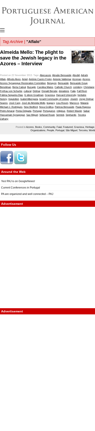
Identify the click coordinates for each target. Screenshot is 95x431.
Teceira (82, 115)
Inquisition (13, 99)
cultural (27, 91)
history (3, 99)
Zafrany (4, 119)
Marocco (74, 103)
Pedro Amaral (7, 111)
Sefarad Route (47, 115)
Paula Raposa (83, 107)
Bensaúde (63, 83)
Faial (59, 127)
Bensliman (5, 87)
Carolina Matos (45, 87)
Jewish (74, 99)
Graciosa (50, 95)
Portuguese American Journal (48, 15)
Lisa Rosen (62, 103)
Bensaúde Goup (78, 83)
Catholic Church (63, 87)
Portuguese (49, 111)
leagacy (51, 103)
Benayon (52, 83)
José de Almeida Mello (33, 103)
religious (61, 111)
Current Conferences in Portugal (20, 187)
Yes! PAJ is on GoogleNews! (18, 181)
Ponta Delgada (23, 111)
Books (38, 127)
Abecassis (45, 75)
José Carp (14, 103)
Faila (73, 91)
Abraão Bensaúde (61, 75)
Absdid (76, 75)
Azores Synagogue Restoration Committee (23, 83)
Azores (86, 79)
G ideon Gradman (34, 95)
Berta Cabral (19, 87)
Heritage (89, 127)
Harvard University (66, 95)
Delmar (36, 91)
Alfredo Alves (14, 79)
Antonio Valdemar (62, 79)
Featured (68, 127)
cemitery (77, 87)
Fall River (82, 91)
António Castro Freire (40, 79)
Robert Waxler (74, 111)
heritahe (82, 95)
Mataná (84, 103)
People (50, 130)
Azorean (76, 79)
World (92, 130)
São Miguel (71, 130)
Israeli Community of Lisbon (54, 99)
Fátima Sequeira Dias (11, 95)
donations (64, 91)
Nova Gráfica (46, 107)
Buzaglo (31, 87)
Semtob (60, 115)
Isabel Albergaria (29, 99)
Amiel (25, 79)
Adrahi (84, 75)
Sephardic (71, 115)
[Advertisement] (47, 257)
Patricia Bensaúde (64, 107)
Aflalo (3, 79)
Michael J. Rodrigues (11, 107)
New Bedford (31, 107)
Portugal (37, 111)
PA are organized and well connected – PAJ (27, 194)
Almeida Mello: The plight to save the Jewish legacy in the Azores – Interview (33, 57)
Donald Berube (49, 91)
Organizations (38, 130)
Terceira (83, 130)
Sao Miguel (32, 115)
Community (49, 127)
